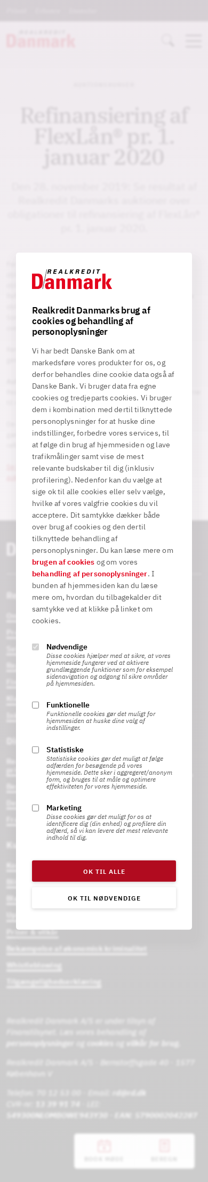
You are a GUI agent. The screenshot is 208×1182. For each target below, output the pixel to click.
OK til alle (104, 871)
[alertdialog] (104, 590)
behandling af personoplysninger (90, 573)
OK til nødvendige (104, 898)
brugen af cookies (63, 562)
